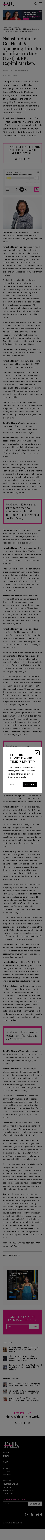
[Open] (37, 753)
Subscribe (29, 784)
